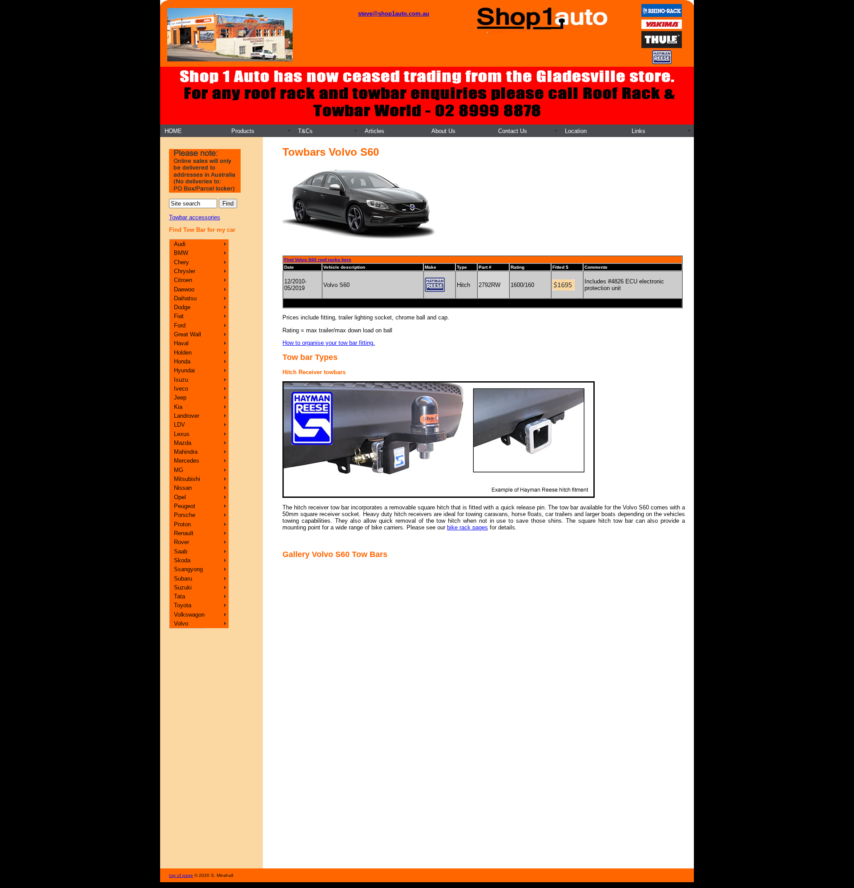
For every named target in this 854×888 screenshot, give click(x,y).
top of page (181, 875)
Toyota (182, 605)
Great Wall (187, 334)
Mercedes (186, 460)
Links (638, 131)
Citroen (183, 280)
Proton (182, 524)
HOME (173, 131)
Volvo (181, 623)
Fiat (179, 316)
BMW (181, 253)
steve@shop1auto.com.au (393, 13)
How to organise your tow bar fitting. (328, 342)
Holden (183, 352)
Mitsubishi (187, 479)
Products (242, 131)
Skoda (182, 560)
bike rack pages (467, 527)
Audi (179, 244)
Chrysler (184, 271)
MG (178, 470)
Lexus (181, 434)
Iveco (181, 388)
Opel (180, 497)
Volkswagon (189, 614)
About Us (443, 131)
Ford (179, 325)
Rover (181, 542)
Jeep (180, 397)
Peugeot (184, 506)
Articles (374, 131)
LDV (179, 424)
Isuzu (181, 379)
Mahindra (185, 451)
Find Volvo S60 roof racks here (317, 259)
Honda (182, 361)
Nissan (183, 487)
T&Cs (305, 131)
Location (576, 131)
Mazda (182, 443)
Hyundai (184, 370)
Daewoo (184, 289)
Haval (181, 343)
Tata (179, 596)
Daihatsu (185, 298)
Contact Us (512, 131)
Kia (178, 407)
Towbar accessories (194, 217)
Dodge (182, 307)
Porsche (184, 515)
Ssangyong (188, 569)
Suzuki (183, 587)
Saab (180, 551)
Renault (183, 533)
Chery (181, 262)
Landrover (186, 415)
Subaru (183, 578)
